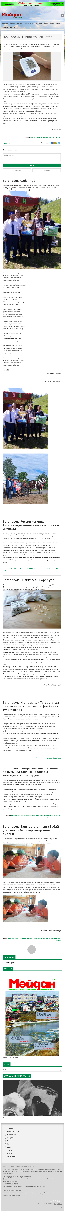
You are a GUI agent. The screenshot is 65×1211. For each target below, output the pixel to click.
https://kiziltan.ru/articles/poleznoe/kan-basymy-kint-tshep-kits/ (45, 137)
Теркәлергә (46, 170)
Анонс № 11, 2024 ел (10, 1058)
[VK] (62, 15)
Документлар (11, 1156)
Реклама (5, 27)
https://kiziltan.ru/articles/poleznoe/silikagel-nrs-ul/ (48, 693)
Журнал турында (16, 23)
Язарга (32, 165)
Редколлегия (28, 23)
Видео (58, 23)
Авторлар (38, 23)
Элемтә (12, 27)
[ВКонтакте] (52, 143)
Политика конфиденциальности (12, 1195)
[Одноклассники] (54, 143)
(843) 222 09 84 (58, 1204)
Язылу (46, 23)
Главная (10, 1128)
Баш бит (5, 23)
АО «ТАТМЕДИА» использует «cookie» (13, 1192)
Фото (52, 23)
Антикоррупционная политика (12, 1190)
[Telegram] (59, 143)
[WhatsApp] (56, 143)
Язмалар (7, 143)
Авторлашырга (17, 170)
